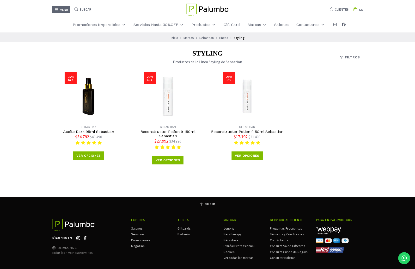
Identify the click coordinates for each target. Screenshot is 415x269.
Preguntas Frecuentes (286, 228)
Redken (229, 252)
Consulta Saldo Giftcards (287, 246)
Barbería (183, 234)
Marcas (255, 24)
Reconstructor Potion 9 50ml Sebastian (247, 132)
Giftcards (184, 228)
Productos (201, 24)
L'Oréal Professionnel (239, 246)
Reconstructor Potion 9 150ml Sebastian (167, 134)
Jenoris (229, 228)
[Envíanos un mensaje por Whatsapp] (404, 258)
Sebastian (206, 38)
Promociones (140, 240)
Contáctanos (279, 240)
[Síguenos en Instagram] (335, 24)
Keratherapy (233, 234)
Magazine (138, 246)
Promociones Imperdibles (97, 24)
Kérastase (231, 240)
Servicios (138, 234)
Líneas (223, 38)
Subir (209, 204)
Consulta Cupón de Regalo (289, 252)
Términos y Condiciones (287, 234)
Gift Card (232, 24)
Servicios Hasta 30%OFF (156, 24)
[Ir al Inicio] (207, 10)
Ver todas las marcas (239, 258)
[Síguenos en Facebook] (343, 24)
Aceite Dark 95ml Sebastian (88, 132)
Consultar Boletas (282, 258)
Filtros (352, 57)
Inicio (174, 38)
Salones (281, 24)
